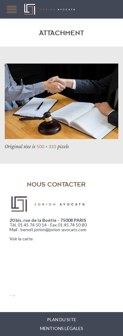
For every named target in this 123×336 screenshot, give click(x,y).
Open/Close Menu (12, 9)
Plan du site (61, 319)
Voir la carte (21, 238)
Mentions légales (61, 328)
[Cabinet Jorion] (49, 9)
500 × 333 (46, 146)
